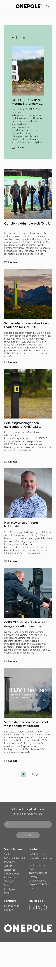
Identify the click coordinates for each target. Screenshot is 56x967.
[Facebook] (46, 907)
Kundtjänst (10, 889)
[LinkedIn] (32, 907)
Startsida (8, 854)
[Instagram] (39, 907)
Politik (7, 893)
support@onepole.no (40, 858)
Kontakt (8, 885)
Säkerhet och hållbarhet (11, 875)
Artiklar (8, 865)
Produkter (9, 861)
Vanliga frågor (11, 881)
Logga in (9, 909)
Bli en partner (11, 905)
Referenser (10, 869)
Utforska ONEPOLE (15, 858)
